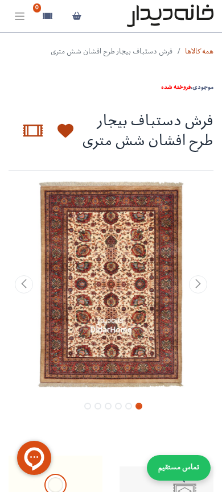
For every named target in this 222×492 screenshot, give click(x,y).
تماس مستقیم (178, 467)
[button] (58, 131)
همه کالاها (199, 52)
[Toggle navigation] (20, 16)
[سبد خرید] (76, 16)
